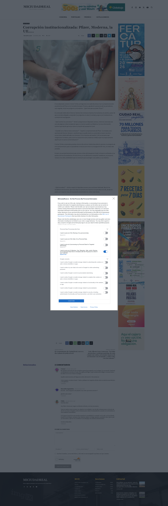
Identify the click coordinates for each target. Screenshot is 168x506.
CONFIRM (71, 301)
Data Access (84, 307)
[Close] (114, 199)
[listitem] (84, 229)
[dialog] (84, 253)
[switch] (105, 233)
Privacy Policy (94, 307)
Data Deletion (74, 307)
